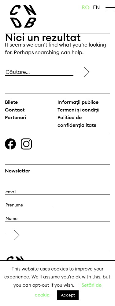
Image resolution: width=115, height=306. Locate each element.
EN (96, 7)
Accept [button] (68, 295)
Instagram (26, 143)
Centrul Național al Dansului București (32, 16)
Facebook (10, 143)
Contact (14, 110)
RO (85, 7)
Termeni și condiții (78, 110)
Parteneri (15, 117)
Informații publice (78, 102)
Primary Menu (110, 8)
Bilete (11, 102)
